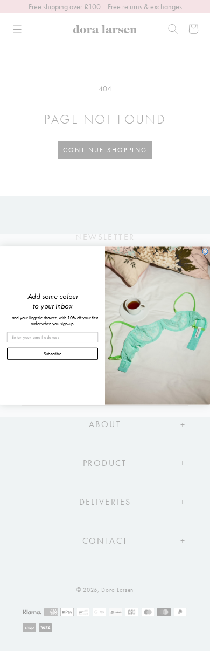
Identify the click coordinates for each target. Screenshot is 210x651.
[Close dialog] (205, 251)
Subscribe (53, 353)
